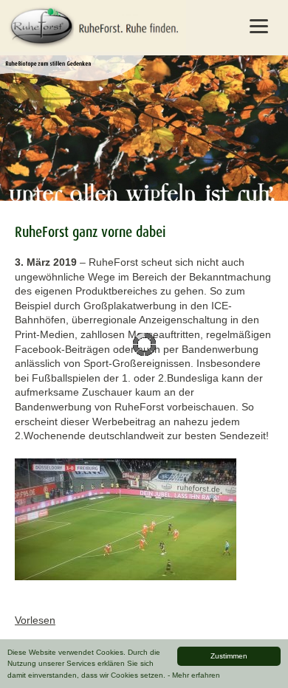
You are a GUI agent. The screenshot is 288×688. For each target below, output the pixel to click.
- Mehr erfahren (194, 675)
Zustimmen (228, 656)
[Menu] (259, 26)
